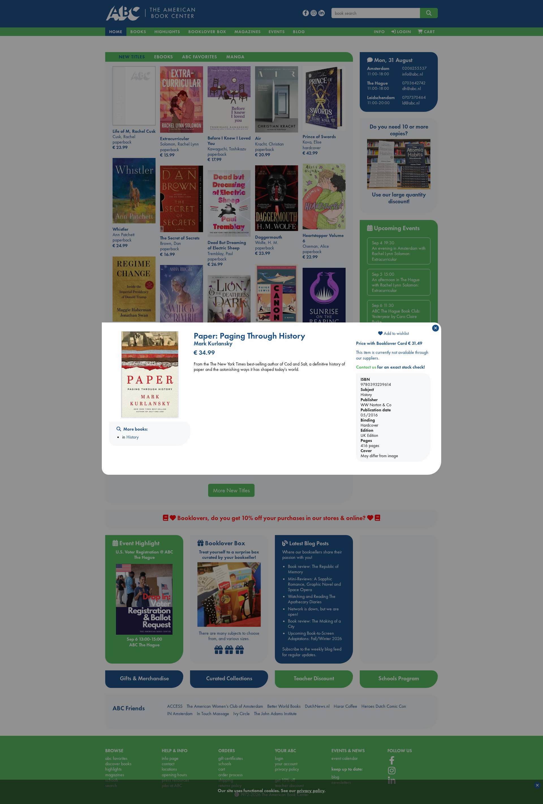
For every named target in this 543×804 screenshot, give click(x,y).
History (132, 437)
